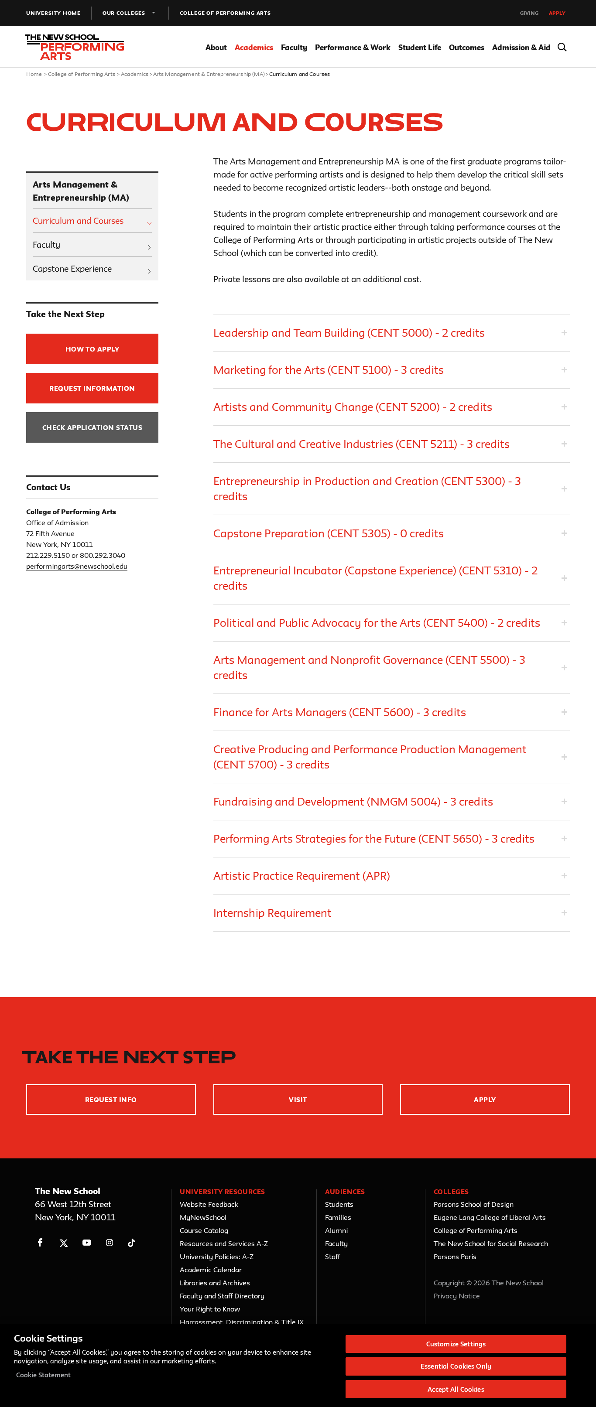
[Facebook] (40, 1243)
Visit (298, 1099)
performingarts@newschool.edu (76, 566)
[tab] (391, 332)
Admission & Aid (521, 47)
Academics (254, 47)
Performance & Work (352, 47)
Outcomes (466, 47)
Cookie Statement (43, 1375)
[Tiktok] (131, 1243)
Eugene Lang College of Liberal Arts (490, 1217)
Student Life (419, 47)
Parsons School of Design (474, 1204)
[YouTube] (86, 1243)
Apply (557, 13)
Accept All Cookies (456, 1389)
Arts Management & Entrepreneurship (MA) (209, 74)
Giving (529, 13)
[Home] (77, 47)
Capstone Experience (72, 268)
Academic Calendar (211, 1270)
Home (34, 74)
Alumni (336, 1230)
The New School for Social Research (491, 1243)
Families (338, 1217)
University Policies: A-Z (216, 1256)
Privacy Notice (457, 1296)
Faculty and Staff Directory (222, 1296)
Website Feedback (209, 1204)
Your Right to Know (210, 1309)
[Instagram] (109, 1243)
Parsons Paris (455, 1256)
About (216, 47)
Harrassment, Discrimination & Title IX (242, 1322)
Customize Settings (456, 1344)
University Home (53, 13)
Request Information (92, 388)
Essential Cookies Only (456, 1366)
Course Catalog (204, 1230)
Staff (332, 1256)
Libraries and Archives (215, 1283)
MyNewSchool (203, 1217)
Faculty (294, 47)
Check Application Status (92, 427)
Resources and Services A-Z (224, 1243)
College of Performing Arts (225, 13)
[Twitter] (63, 1243)
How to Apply (92, 349)
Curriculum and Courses (78, 220)
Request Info (111, 1099)
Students (339, 1204)
